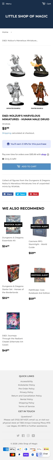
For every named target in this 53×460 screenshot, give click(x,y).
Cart (48, 4)
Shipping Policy (26, 403)
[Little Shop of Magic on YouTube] (33, 436)
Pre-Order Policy (26, 388)
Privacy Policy (26, 392)
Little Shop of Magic (26, 16)
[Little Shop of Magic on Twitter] (18, 436)
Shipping (6, 133)
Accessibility (26, 381)
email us (33, 419)
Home (5, 32)
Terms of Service (27, 406)
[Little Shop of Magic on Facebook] (23, 436)
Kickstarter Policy (26, 385)
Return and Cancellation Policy (26, 396)
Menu (8, 4)
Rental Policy (26, 399)
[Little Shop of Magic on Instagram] (28, 436)
